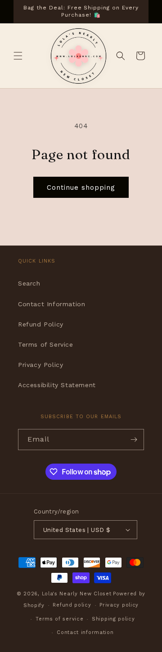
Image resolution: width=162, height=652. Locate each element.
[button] (18, 56)
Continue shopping (81, 187)
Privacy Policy (40, 364)
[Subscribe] (134, 439)
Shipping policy (113, 619)
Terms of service (59, 619)
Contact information (85, 632)
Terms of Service (45, 344)
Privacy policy (119, 605)
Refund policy (72, 605)
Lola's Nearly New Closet (77, 594)
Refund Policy (40, 324)
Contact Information (51, 304)
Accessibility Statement (57, 385)
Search (29, 283)
